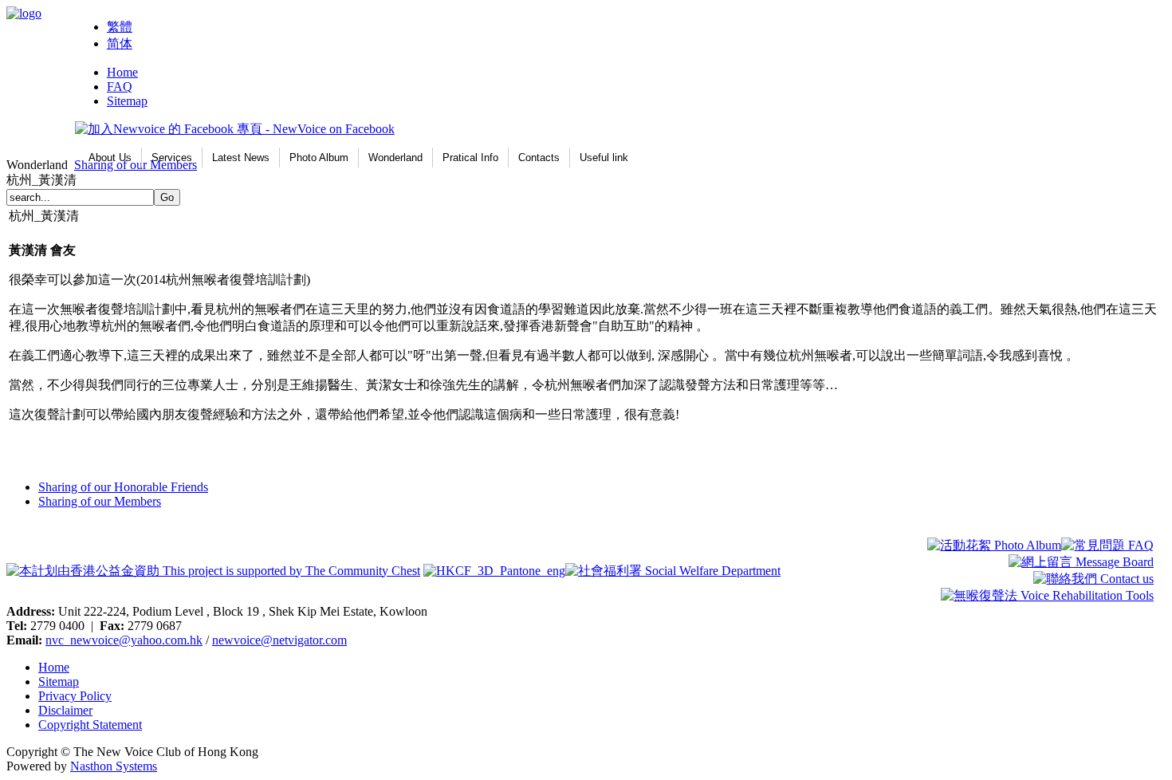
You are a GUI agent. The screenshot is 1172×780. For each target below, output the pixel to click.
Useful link (604, 157)
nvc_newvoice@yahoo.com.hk (124, 640)
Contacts (539, 157)
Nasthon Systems (113, 766)
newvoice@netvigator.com (279, 640)
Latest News (240, 157)
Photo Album (318, 157)
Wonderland (395, 157)
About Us (110, 157)
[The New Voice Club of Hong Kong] (23, 13)
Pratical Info (470, 157)
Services (171, 157)
